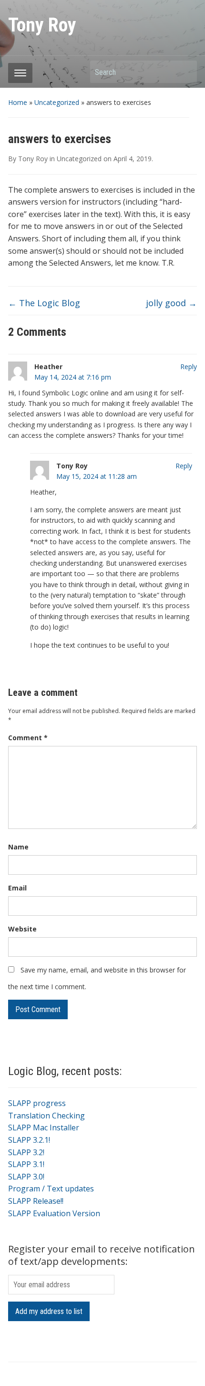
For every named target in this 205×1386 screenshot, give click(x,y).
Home (17, 102)
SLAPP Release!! (35, 1201)
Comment (28, 737)
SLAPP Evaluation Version (54, 1213)
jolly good (171, 303)
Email (17, 887)
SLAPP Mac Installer (43, 1127)
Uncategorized (56, 102)
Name (18, 846)
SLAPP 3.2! (26, 1152)
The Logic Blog (44, 303)
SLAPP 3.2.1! (29, 1140)
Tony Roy (42, 25)
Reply (188, 366)
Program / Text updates (51, 1188)
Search (185, 72)
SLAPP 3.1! (26, 1164)
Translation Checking (46, 1115)
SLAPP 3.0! (26, 1176)
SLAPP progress (37, 1103)
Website (22, 928)
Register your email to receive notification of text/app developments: (101, 1255)
